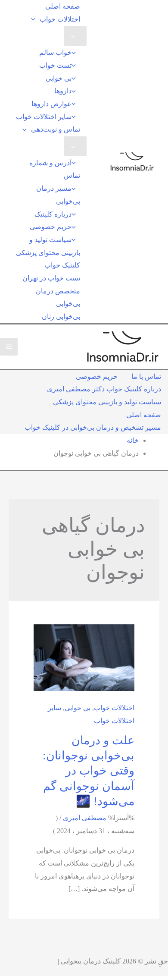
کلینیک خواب (62, 265)
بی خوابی (59, 78)
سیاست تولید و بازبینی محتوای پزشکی (48, 246)
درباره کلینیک (53, 214)
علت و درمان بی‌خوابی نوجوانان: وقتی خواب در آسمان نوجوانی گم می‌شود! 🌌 (88, 771)
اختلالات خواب (60, 19)
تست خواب (55, 65)
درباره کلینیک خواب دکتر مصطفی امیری (104, 389)
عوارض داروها (51, 103)
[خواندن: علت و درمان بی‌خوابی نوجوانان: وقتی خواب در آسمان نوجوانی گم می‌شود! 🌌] (84, 657)
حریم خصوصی (51, 226)
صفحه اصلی (62, 6)
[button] (35, 19)
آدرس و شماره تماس (54, 169)
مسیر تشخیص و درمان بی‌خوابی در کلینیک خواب (93, 427)
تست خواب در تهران (51, 278)
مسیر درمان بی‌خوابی (58, 195)
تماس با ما (146, 376)
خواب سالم (55, 52)
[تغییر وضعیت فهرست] (75, 35)
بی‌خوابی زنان (61, 316)
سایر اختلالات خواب (44, 116)
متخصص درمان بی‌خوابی (58, 297)
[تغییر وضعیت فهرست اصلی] (9, 347)
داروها (63, 90)
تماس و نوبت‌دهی (55, 129)
